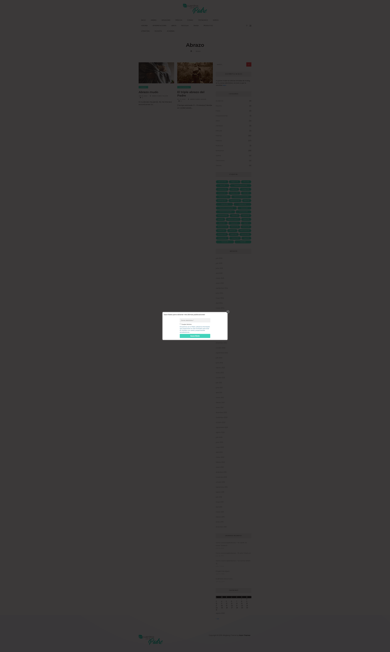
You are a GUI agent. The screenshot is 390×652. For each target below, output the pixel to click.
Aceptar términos (187, 324)
